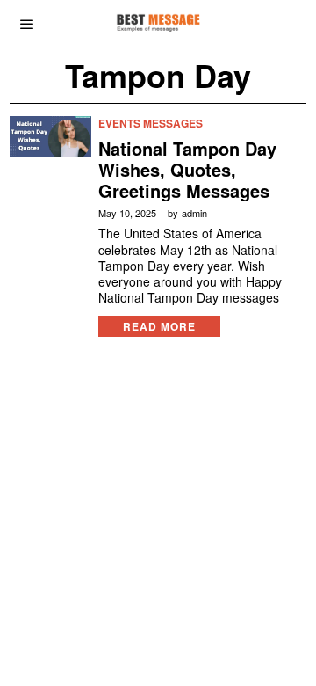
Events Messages (150, 123)
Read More (159, 326)
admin (194, 213)
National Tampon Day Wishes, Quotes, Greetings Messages (187, 169)
